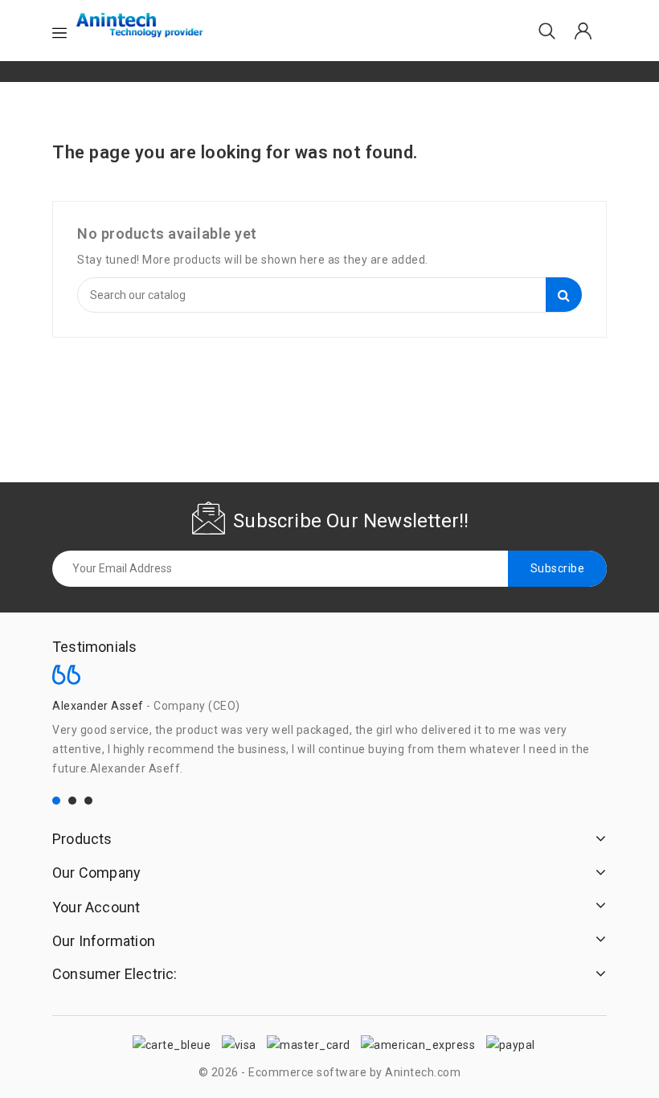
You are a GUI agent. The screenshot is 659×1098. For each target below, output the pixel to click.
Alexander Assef (98, 705)
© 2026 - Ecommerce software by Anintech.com (330, 1072)
